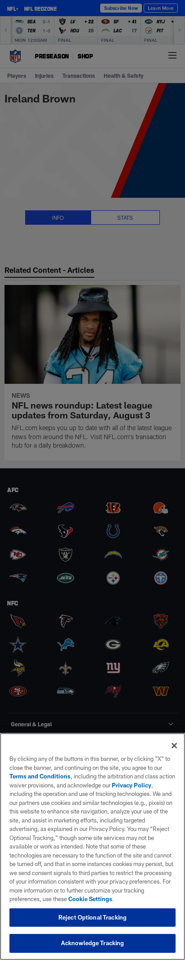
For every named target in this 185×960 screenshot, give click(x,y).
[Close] (174, 746)
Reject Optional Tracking (92, 917)
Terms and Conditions (39, 776)
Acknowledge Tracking (92, 943)
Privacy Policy (131, 785)
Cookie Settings (90, 898)
